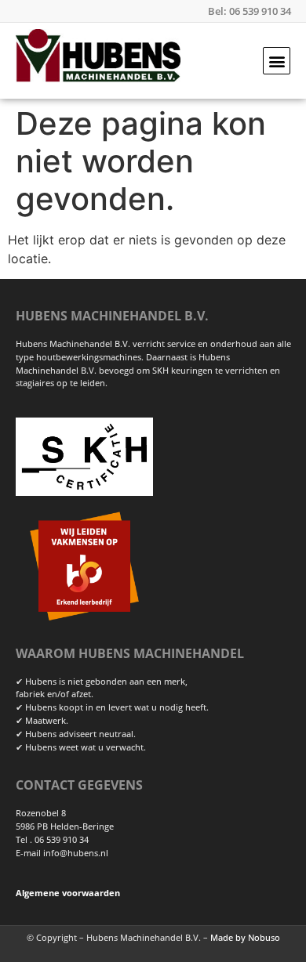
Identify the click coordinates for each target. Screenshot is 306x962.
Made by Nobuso (245, 937)
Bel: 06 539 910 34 (249, 11)
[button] (276, 60)
